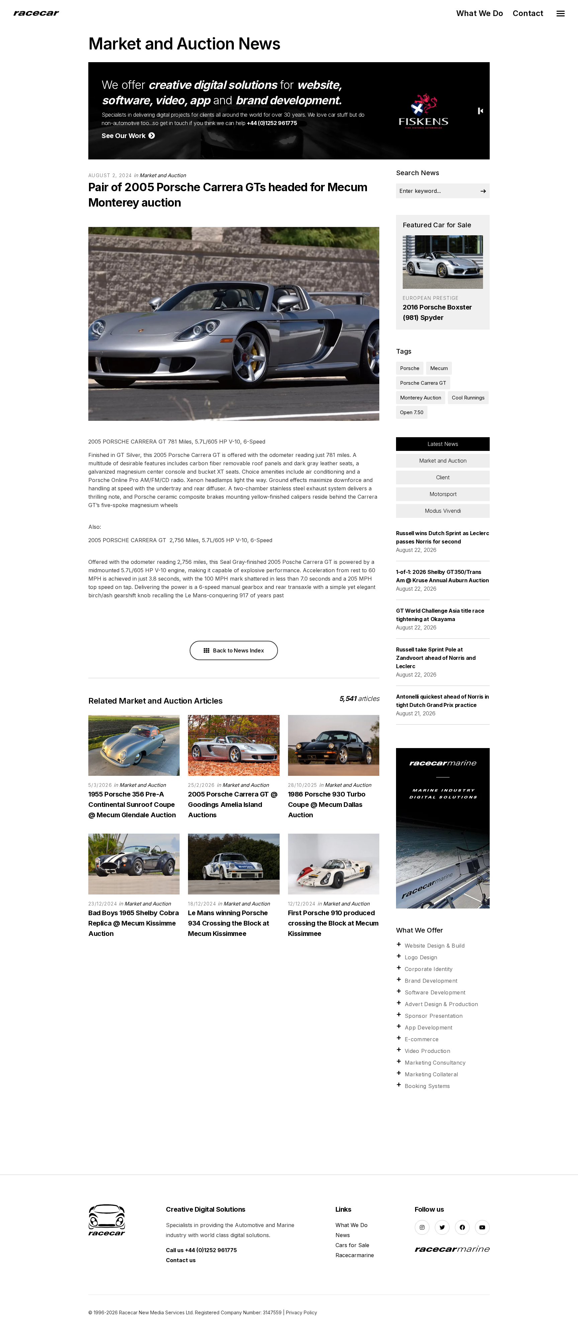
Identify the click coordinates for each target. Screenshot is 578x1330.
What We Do (479, 13)
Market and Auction (162, 175)
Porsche (409, 368)
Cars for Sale (352, 1245)
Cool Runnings (468, 397)
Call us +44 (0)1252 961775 (201, 1250)
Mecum (439, 368)
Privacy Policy (301, 1312)
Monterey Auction (420, 397)
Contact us (181, 1260)
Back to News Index (238, 650)
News (342, 1235)
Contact (528, 13)
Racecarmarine (354, 1255)
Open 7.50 (411, 412)
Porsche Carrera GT (423, 383)
